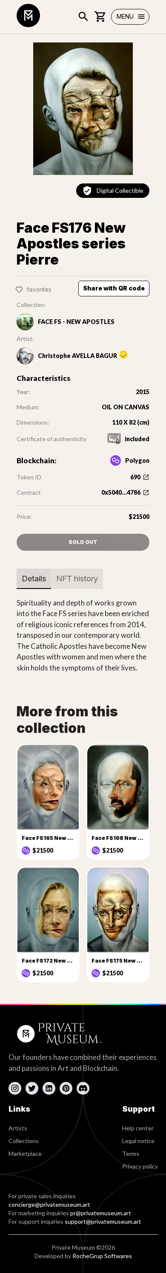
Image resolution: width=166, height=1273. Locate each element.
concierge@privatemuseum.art (49, 1204)
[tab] (34, 579)
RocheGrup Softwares (102, 1255)
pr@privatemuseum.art (100, 1213)
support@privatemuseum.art (103, 1221)
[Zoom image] (83, 108)
